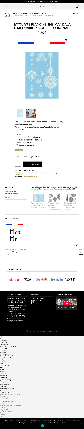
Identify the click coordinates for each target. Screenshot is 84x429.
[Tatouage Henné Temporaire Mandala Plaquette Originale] (71, 198)
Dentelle (2, 350)
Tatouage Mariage (5, 385)
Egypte (2, 367)
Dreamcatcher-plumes (7, 381)
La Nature (3, 352)
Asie (1, 363)
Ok (42, 426)
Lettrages (3, 386)
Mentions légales (37, 300)
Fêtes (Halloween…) (6, 379)
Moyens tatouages (49, 173)
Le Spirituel (3, 362)
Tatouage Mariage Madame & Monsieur (19, 252)
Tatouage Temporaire (21, 13)
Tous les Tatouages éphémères (10, 394)
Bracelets (3, 396)
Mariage (8, 249)
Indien (2, 369)
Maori (2, 371)
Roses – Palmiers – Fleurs (8, 356)
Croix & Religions (5, 365)
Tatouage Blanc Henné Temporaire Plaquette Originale (38, 205)
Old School (3, 375)
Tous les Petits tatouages (7, 388)
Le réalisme (3, 341)
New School (3, 377)
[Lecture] (58, 307)
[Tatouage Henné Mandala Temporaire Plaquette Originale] (55, 198)
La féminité (36, 13)
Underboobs (4, 344)
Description (9, 187)
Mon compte (4, 398)
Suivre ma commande (38, 298)
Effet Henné (28, 173)
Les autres (3, 373)
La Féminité (3, 342)
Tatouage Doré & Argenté (8, 346)
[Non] (81, 424)
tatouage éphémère (30, 177)
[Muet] (73, 307)
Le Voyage (3, 360)
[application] (66, 304)
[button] (66, 40)
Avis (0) (7, 197)
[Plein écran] (75, 307)
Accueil (8, 13)
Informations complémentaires (11, 192)
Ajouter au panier (32, 164)
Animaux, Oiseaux (5, 354)
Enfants (2, 383)
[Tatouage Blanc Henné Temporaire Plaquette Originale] (38, 198)
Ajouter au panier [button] (77, 245)
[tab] (16, 187)
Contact (34, 304)
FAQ (32, 302)
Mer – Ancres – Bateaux (7, 358)
